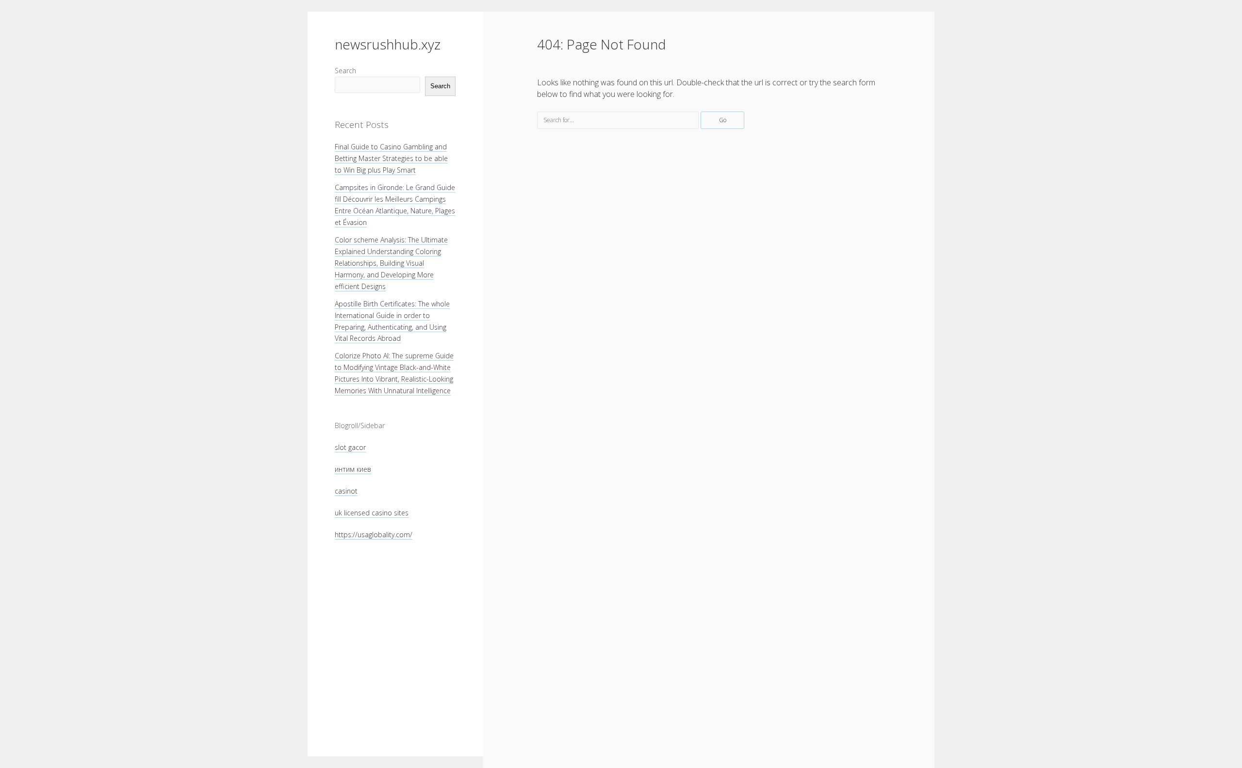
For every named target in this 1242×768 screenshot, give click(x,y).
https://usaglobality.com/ (373, 534)
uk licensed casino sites (372, 512)
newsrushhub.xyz (388, 44)
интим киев (353, 469)
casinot (346, 491)
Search (345, 70)
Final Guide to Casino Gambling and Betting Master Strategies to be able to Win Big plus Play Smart (391, 158)
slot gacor (350, 447)
